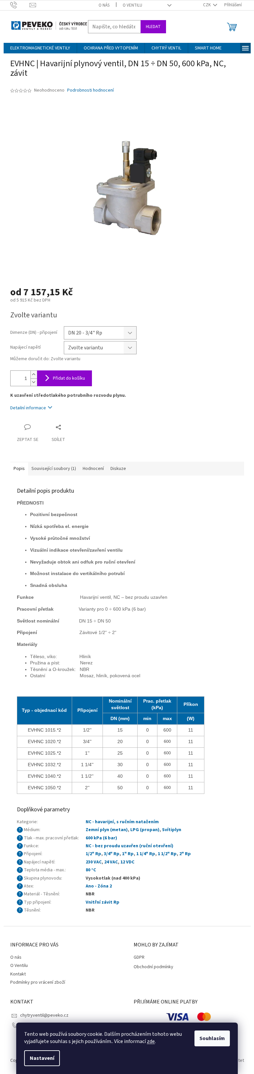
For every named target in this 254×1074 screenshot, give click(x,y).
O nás (104, 5)
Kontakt (18, 974)
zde (151, 1041)
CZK (207, 5)
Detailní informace (28, 408)
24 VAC (111, 862)
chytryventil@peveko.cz (44, 1015)
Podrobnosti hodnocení (90, 90)
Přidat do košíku (69, 378)
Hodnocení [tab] (93, 468)
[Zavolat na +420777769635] (20, 5)
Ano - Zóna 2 (99, 886)
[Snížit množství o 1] (33, 382)
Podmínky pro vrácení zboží (37, 982)
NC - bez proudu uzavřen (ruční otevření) (129, 846)
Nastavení (42, 1058)
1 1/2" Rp (167, 854)
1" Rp (128, 854)
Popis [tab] (19, 468)
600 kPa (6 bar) (101, 838)
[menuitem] (40, 48)
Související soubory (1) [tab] (53, 468)
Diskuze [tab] (118, 468)
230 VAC (94, 862)
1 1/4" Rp (145, 854)
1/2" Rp (93, 854)
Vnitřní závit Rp (102, 902)
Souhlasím (212, 1038)
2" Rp (185, 854)
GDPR (139, 957)
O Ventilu (132, 5)
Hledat (153, 26)
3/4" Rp (111, 854)
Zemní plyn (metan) (107, 830)
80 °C (91, 870)
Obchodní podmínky (153, 967)
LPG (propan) (144, 830)
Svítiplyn (171, 830)
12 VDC (127, 862)
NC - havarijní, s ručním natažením (122, 822)
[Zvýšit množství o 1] (33, 374)
